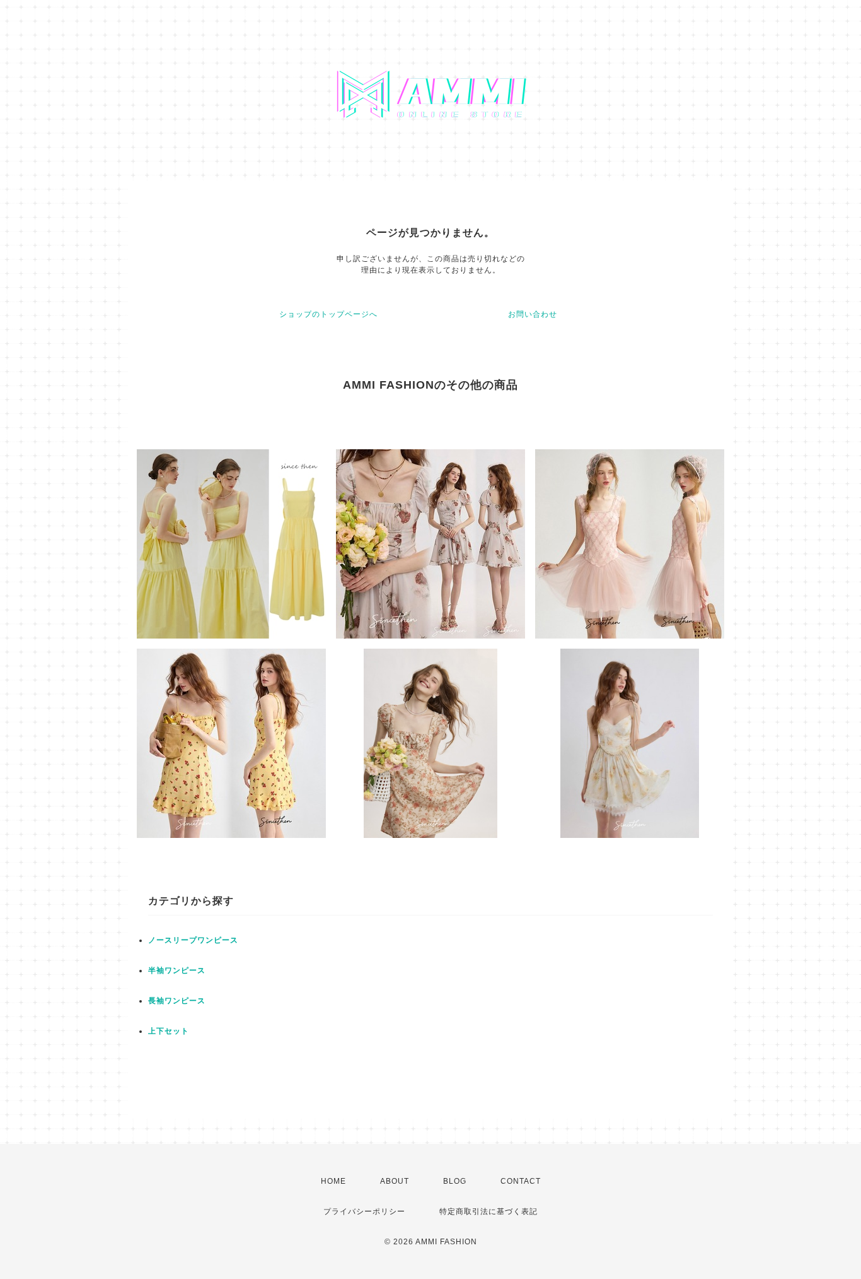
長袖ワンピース (176, 1000)
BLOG (454, 1181)
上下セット (168, 1031)
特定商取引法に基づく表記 (488, 1211)
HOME (333, 1181)
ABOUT (394, 1181)
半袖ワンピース (176, 970)
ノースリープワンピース (193, 940)
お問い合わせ (532, 314)
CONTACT (520, 1181)
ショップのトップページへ (328, 314)
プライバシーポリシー (364, 1211)
